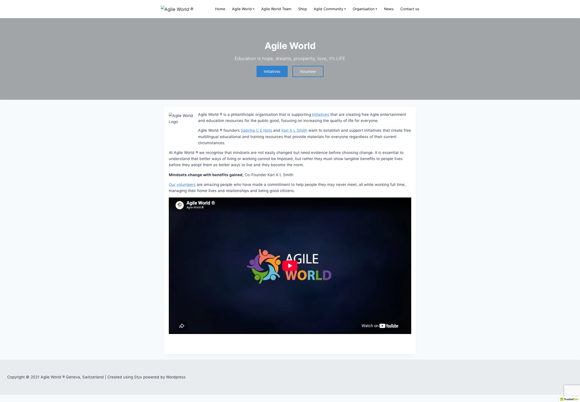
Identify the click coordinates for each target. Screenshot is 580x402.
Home (220, 9)
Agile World (242, 9)
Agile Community (328, 9)
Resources (241, 57)
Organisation (364, 9)
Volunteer (322, 38)
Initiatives (240, 47)
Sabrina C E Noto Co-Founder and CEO (383, 28)
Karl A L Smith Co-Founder (373, 38)
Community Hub (327, 28)
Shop (302, 9)
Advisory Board (365, 47)
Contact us (409, 9)
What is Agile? (243, 28)
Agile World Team (276, 9)
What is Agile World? (248, 38)
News (389, 9)
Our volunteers (182, 184)
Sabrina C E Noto (256, 130)
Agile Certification (246, 66)
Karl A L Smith (294, 130)
